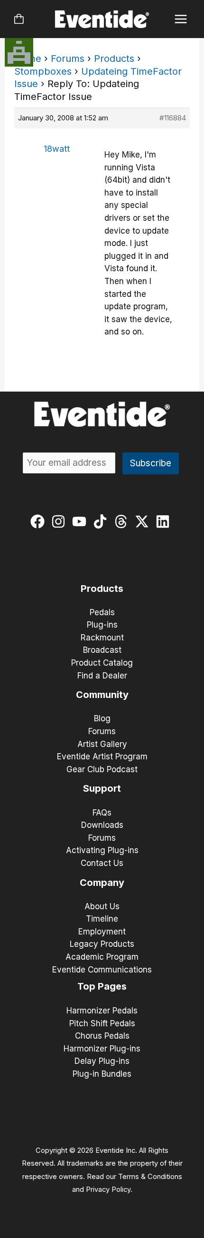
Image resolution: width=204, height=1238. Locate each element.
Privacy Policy (108, 1189)
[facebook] (39, 521)
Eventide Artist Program (102, 756)
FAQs (102, 812)
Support (102, 788)
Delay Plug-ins (102, 1061)
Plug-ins (102, 624)
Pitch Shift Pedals (102, 1023)
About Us (102, 906)
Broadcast (102, 650)
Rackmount (102, 637)
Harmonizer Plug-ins (102, 1048)
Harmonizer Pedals (102, 1010)
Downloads (102, 825)
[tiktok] (102, 521)
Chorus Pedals (102, 1036)
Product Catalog (102, 663)
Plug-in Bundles (102, 1074)
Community (102, 694)
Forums (67, 58)
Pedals (102, 612)
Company (102, 882)
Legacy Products (102, 944)
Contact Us (102, 863)
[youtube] (81, 521)
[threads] (123, 521)
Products (114, 58)
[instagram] (60, 521)
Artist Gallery (102, 744)
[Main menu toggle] (181, 19)
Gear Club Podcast (102, 769)
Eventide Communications (102, 969)
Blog (102, 718)
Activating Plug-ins (102, 850)
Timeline (102, 919)
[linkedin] (165, 521)
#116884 (172, 117)
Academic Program (102, 957)
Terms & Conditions (150, 1176)
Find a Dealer (102, 675)
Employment (102, 931)
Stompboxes (43, 71)
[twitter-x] (144, 521)
